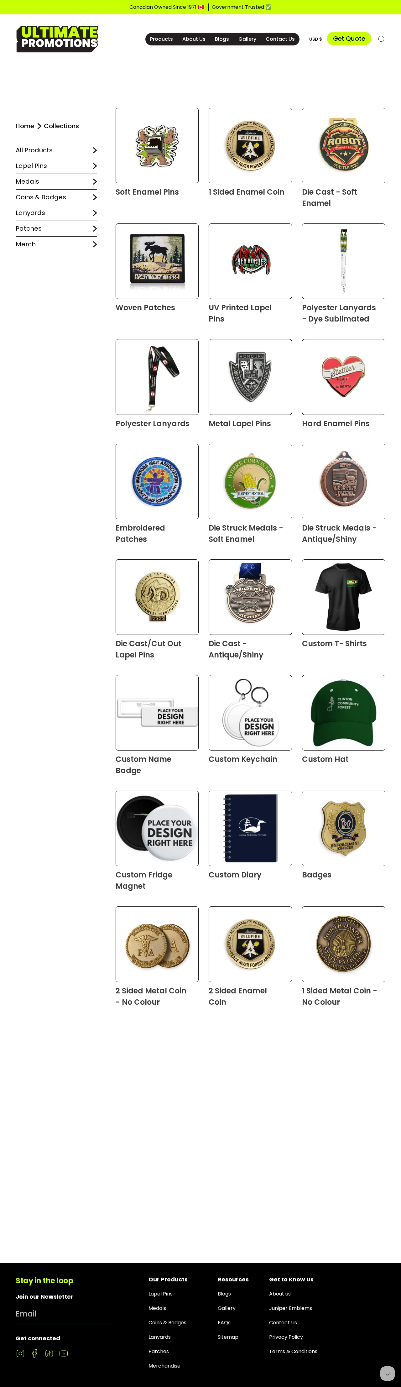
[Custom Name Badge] (157, 712)
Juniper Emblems (290, 1308)
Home (25, 126)
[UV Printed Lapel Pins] (250, 261)
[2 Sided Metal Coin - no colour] (157, 944)
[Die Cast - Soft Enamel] (343, 145)
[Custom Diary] (250, 828)
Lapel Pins (31, 165)
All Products (34, 150)
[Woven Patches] (157, 261)
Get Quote (349, 38)
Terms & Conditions (293, 1351)
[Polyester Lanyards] (157, 376)
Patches (29, 228)
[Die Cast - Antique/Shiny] (250, 597)
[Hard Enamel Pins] (343, 376)
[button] (161, 39)
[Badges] (343, 828)
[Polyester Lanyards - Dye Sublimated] (343, 261)
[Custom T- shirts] (343, 597)
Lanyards (30, 212)
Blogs (224, 1293)
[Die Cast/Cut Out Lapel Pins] (157, 597)
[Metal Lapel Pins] (250, 376)
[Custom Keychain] (250, 712)
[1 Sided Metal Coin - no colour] (343, 944)
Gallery (227, 1308)
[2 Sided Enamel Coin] (250, 944)
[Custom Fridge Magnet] (157, 828)
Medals (27, 181)
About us (280, 1293)
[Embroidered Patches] (157, 481)
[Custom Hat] (343, 712)
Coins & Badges (41, 197)
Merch (26, 244)
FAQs (224, 1322)
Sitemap (228, 1337)
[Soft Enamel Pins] (157, 145)
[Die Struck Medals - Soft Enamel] (250, 481)
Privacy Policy (286, 1337)
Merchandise (164, 1365)
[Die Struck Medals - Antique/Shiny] (343, 481)
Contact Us (283, 1322)
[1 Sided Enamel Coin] (250, 145)
